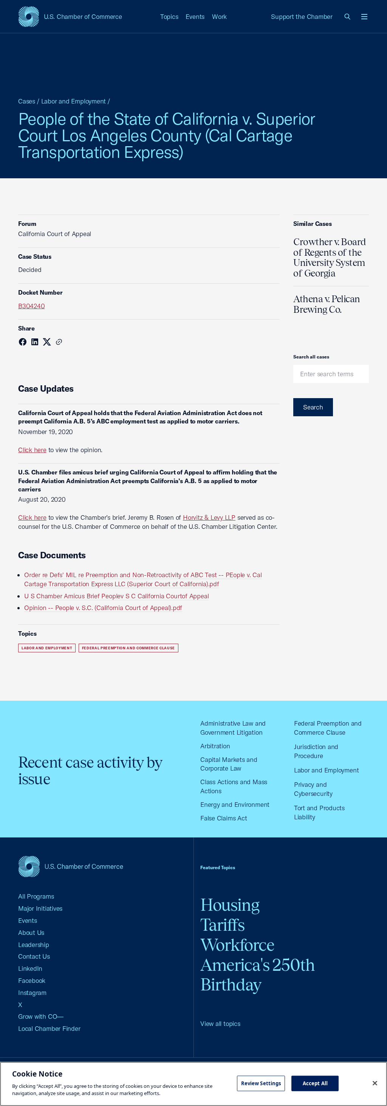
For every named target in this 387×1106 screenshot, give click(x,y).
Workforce (237, 945)
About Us (31, 932)
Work (219, 16)
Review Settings (261, 1083)
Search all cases (311, 357)
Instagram (32, 992)
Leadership (33, 944)
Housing (229, 904)
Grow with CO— (40, 1016)
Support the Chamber (302, 16)
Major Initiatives (40, 908)
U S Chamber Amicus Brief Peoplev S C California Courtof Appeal (116, 596)
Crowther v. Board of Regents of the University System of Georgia (329, 257)
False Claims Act (223, 818)
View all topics (220, 1023)
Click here (32, 450)
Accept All (315, 1083)
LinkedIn (30, 968)
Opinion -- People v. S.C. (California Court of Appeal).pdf (103, 608)
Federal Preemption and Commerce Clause (128, 648)
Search (313, 407)
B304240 (31, 306)
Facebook (31, 980)
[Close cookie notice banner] (375, 1083)
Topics (169, 16)
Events (195, 16)
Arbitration (215, 746)
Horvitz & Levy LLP (209, 517)
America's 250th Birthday (257, 975)
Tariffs (222, 925)
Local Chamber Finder (49, 1028)
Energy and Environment (234, 804)
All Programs (36, 896)
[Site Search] (347, 16)
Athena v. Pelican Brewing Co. (326, 304)
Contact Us (34, 956)
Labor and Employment (73, 101)
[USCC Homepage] (70, 866)
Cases (26, 101)
